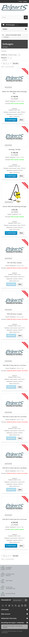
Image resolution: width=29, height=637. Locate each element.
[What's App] (3, 605)
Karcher (19, 223)
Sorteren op (4, 54)
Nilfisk (18, 110)
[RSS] (16, 605)
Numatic (19, 274)
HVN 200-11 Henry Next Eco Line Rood (14, 416)
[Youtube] (19, 605)
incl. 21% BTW (14, 99)
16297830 (22, 225)
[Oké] (26, 600)
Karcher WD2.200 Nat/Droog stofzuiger (14, 206)
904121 (23, 538)
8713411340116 (15, 172)
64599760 (20, 381)
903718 (23, 328)
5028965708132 (16, 486)
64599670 (20, 278)
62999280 (20, 170)
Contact (20, 1)
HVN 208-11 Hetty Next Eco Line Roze (14, 365)
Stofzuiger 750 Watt (14, 149)
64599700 (20, 484)
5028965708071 (16, 383)
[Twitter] (9, 605)
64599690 (20, 432)
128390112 (22, 112)
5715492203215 (16, 116)
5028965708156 (16, 542)
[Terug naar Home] (2, 35)
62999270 (20, 114)
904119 (22, 430)
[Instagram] (25, 605)
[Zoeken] (26, 17)
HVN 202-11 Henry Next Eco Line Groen (14, 519)
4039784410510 (16, 229)
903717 (23, 276)
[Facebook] (6, 605)
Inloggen (25, 1)
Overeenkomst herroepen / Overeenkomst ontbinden (12, 626)
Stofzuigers (7, 44)
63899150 (20, 227)
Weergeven (4, 57)
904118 (22, 379)
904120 (23, 482)
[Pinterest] (22, 605)
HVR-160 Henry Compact (14, 314)
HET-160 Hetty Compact (14, 262)
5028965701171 (16, 281)
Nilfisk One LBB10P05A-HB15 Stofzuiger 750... (14, 92)
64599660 (20, 330)
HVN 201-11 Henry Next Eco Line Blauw (14, 468)
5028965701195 (16, 332)
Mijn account (5, 614)
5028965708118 (16, 435)
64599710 (20, 540)
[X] (12, 605)
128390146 (22, 168)
